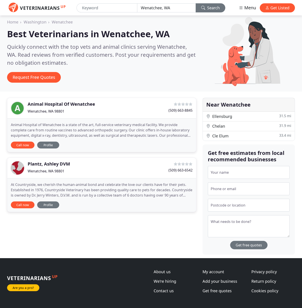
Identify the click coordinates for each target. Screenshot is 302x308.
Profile (48, 145)
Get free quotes (249, 245)
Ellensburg (251, 116)
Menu (249, 8)
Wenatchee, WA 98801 (46, 111)
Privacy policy (264, 271)
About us (162, 271)
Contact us (164, 290)
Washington (35, 22)
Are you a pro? (23, 288)
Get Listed (279, 7)
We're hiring (165, 281)
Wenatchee (62, 22)
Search (213, 7)
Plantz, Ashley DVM (49, 164)
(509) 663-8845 (180, 110)
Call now (22, 145)
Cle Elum (251, 135)
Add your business (220, 281)
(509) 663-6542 (180, 170)
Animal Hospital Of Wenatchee (61, 104)
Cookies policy (264, 290)
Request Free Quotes (34, 77)
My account (213, 271)
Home (12, 22)
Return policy (263, 281)
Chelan (251, 126)
